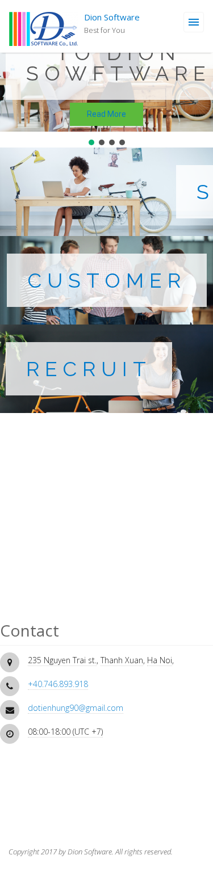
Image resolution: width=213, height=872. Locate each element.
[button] (91, 142)
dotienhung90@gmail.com (75, 707)
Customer (106, 280)
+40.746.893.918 (58, 684)
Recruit (89, 369)
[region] (106, 74)
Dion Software (112, 17)
